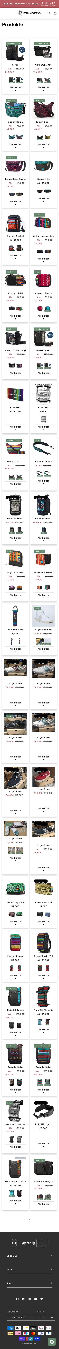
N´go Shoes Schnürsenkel (15, 839)
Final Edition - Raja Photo (43, 519)
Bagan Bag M (43, 122)
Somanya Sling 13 (44, 1182)
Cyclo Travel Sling (15, 350)
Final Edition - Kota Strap (43, 462)
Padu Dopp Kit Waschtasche (15, 902)
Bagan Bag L (15, 122)
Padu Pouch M (43, 902)
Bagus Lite (43, 179)
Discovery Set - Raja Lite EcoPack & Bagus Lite (43, 350)
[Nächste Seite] (37, 1219)
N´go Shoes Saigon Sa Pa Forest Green (43, 737)
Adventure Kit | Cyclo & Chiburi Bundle (43, 65)
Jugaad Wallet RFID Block (15, 573)
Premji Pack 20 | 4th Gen (43, 956)
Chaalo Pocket (15, 236)
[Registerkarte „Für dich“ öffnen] (52, 1342)
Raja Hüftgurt (43, 1124)
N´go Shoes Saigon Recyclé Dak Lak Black (15, 737)
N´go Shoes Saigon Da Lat (15, 684)
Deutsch (43, 1317)
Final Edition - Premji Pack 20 (15, 519)
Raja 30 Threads (43, 1010)
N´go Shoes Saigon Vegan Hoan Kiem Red (43, 789)
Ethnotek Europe (32, 1343)
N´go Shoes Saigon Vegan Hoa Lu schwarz (15, 791)
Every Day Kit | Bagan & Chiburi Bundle (15, 462)
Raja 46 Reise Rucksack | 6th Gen (15, 1067)
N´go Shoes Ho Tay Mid (44, 630)
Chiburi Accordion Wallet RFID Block (43, 236)
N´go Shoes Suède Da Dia (44, 845)
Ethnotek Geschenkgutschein (15, 408)
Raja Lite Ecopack (15, 1182)
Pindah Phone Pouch (15, 956)
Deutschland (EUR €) (19, 1317)
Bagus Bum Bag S (15, 179)
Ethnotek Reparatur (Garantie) (43, 408)
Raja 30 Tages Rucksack (15, 1010)
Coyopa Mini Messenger (15, 293)
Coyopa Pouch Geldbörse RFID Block (43, 293)
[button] (4, 13)
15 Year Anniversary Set (15, 65)
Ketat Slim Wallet (43, 573)
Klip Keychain (15, 630)
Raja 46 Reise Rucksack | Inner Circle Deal (43, 1067)
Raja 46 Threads (15, 1125)
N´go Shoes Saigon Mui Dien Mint (43, 684)
